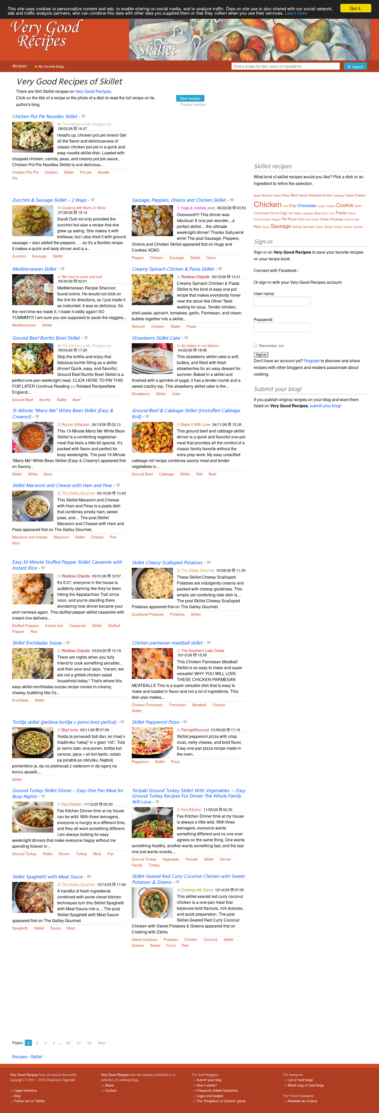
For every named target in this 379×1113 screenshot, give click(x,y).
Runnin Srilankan (76, 424)
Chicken (51, 172)
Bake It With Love (195, 424)
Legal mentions (25, 1090)
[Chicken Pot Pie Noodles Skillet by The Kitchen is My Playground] (32, 136)
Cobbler (330, 206)
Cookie (344, 205)
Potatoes (177, 614)
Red (185, 945)
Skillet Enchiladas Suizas (37, 643)
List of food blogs (300, 1079)
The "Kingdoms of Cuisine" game (220, 1100)
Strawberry (141, 393)
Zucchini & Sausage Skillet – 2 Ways (49, 200)
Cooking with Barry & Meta (83, 207)
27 (79, 1042)
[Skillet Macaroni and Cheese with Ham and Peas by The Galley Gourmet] (32, 506)
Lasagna (308, 213)
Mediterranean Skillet (34, 269)
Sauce (55, 928)
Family (137, 865)
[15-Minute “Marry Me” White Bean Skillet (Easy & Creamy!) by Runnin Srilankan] (32, 437)
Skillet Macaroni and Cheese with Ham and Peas (62, 486)
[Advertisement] (189, 155)
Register (312, 361)
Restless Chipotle (195, 276)
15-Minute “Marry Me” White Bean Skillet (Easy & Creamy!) (62, 414)
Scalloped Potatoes (148, 614)
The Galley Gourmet (78, 493)
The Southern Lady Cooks (202, 650)
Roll (199, 473)
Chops (321, 206)
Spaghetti (20, 928)
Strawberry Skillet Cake (156, 338)
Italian (298, 213)
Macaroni (61, 537)
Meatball (199, 704)
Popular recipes (193, 104)
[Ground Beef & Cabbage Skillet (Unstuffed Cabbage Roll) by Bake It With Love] (152, 437)
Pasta (191, 326)
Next (101, 1042)
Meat (71, 928)
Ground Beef (22, 399)
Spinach (138, 326)
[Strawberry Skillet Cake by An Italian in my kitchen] (152, 358)
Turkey (81, 853)
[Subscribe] (59, 124)
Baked (277, 195)
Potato (324, 219)
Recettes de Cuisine (302, 1100)
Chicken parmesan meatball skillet (167, 643)
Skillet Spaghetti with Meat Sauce (47, 877)
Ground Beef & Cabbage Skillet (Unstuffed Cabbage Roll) (186, 414)
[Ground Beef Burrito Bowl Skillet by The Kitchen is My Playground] (32, 358)
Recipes (19, 66)
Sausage (39, 256)
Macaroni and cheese (29, 537)
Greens (138, 945)
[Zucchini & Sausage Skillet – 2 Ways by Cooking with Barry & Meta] (32, 220)
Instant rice (54, 625)
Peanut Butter (262, 219)
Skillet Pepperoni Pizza (155, 722)
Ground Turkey (24, 853)
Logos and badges (209, 1095)
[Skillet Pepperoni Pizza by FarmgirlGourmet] (152, 742)
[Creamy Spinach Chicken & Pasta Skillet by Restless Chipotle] (152, 289)
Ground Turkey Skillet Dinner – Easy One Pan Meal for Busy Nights (67, 794)
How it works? (206, 1085)
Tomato (337, 227)
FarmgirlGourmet (195, 729)
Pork (301, 219)
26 (68, 1042)
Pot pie (86, 172)
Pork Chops (312, 219)
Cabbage (166, 473)
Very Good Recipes (93, 91)
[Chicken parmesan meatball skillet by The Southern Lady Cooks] (152, 663)
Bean (48, 473)
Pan (110, 853)
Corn (358, 205)
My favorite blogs (50, 66)
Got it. (356, 8)
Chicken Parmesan (147, 704)
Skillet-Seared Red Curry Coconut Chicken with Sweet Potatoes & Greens (188, 879)
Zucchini (19, 256)
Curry (171, 945)
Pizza (175, 761)
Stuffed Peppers (25, 625)
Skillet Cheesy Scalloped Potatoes (167, 563)
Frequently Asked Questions (217, 1090)
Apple (257, 195)
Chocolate (306, 205)
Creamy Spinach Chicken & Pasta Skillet (173, 269)
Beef (76, 399)
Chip (292, 205)
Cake (176, 393)
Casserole (77, 625)
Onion (211, 257)
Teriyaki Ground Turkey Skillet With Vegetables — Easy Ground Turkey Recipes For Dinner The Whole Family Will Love (188, 796)
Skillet (69, 172)
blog (17, 1095)
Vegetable (170, 859)
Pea (113, 537)
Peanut (351, 213)
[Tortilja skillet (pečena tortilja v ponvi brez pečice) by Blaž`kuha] (32, 742)
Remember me (271, 345)
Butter (327, 195)
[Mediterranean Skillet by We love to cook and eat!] (32, 289)
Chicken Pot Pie (25, 172)
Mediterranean (24, 325)
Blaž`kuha (70, 729)
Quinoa (348, 219)
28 (89, 1042)
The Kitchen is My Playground (86, 124)
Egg (283, 212)
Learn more (296, 13)
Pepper (138, 257)
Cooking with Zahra (197, 889)
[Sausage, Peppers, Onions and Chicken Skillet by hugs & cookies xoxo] (152, 220)
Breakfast (315, 195)
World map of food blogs (306, 1085)
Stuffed (114, 625)
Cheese (97, 537)
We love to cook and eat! (82, 276)
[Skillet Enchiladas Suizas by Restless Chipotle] (32, 663)
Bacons (267, 195)
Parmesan (177, 704)
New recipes (190, 98)
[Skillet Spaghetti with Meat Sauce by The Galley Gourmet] (32, 897)
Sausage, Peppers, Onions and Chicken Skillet (179, 200)
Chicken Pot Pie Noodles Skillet (44, 117)
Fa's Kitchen (72, 804)
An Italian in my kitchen (200, 345)
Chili (285, 206)
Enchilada (20, 700)
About (109, 1085)
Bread (303, 195)
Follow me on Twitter (29, 1100)
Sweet (155, 945)
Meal (97, 853)
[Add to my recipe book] (83, 117)
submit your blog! (325, 406)
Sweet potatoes (144, 939)
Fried (290, 213)
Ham (16, 542)
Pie (15, 178)
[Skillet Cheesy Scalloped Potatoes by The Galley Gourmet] (152, 583)
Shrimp (297, 226)
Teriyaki (191, 859)
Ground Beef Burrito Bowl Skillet (46, 338)
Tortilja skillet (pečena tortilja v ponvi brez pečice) (64, 722)
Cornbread (261, 213)
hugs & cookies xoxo (198, 207)
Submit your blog (208, 1079)
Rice (34, 631)
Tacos (328, 226)
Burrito (45, 399)
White (33, 473)
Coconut (210, 939)
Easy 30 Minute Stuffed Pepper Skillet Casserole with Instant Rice (67, 565)
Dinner (64, 853)
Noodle (103, 172)
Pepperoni (140, 761)
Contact (111, 1090)
